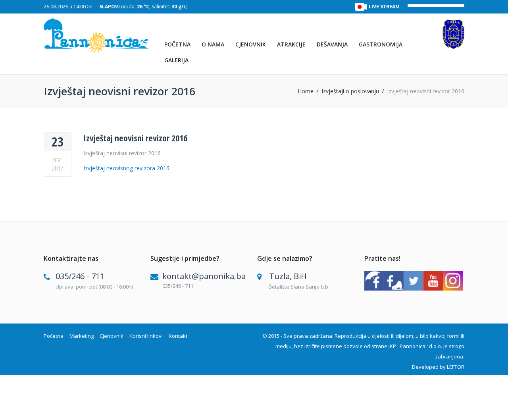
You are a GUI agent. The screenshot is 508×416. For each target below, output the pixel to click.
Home (306, 91)
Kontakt (178, 335)
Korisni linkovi (146, 335)
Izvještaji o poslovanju (350, 91)
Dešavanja (332, 44)
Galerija (176, 60)
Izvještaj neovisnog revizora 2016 (126, 168)
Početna (177, 44)
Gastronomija (380, 44)
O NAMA (213, 44)
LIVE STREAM (384, 6)
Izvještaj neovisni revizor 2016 (135, 138)
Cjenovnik (250, 44)
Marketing (81, 335)
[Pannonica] (96, 35)
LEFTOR (455, 366)
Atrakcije (291, 44)
